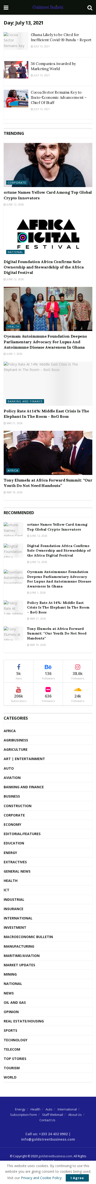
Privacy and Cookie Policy (41, 1177)
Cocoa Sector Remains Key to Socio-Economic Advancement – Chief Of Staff (59, 97)
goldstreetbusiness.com (55, 1156)
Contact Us (47, 1120)
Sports (10, 1030)
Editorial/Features (22, 833)
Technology (15, 1040)
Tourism (12, 1068)
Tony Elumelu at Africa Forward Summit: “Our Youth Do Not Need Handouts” (56, 633)
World (10, 1077)
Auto (9, 768)
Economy (12, 824)
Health (13, 326)
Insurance (13, 908)
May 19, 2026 (14, 492)
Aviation (12, 777)
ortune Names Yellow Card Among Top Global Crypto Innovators (57, 527)
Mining (10, 974)
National (15, 252)
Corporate (17, 182)
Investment (15, 927)
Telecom (12, 1049)
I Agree (77, 1178)
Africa (13, 470)
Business (12, 796)
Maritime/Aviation (22, 955)
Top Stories (15, 1058)
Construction (18, 805)
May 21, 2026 (14, 423)
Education (14, 843)
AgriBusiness (16, 740)
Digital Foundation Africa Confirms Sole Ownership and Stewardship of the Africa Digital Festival (44, 267)
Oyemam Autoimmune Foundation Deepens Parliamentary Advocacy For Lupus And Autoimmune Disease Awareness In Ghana (45, 342)
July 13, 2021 (41, 46)
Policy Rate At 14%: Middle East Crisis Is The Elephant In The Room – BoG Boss (58, 607)
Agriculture (16, 749)
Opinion (11, 1011)
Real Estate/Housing (24, 1021)
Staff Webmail (52, 1114)
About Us (75, 1114)
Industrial (14, 899)
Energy (10, 852)
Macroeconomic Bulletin (28, 936)
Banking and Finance (25, 401)
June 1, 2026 (14, 354)
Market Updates (19, 965)
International (18, 918)
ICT (6, 890)
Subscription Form (23, 1114)
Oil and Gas (15, 1002)
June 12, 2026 (15, 204)
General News (17, 871)
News (9, 993)
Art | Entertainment (24, 758)
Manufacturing (19, 946)
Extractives (15, 862)
